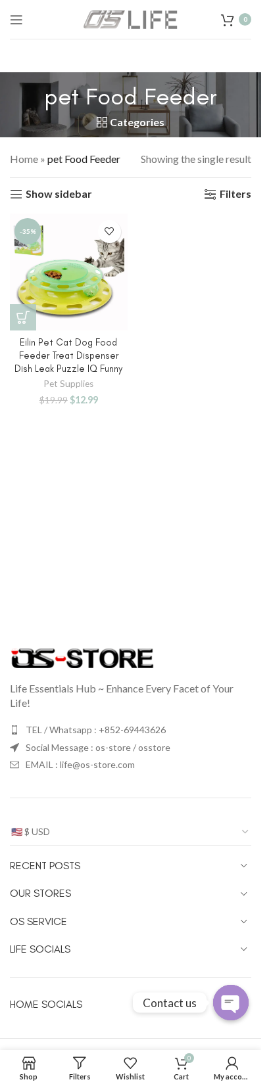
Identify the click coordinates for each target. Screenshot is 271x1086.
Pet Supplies (68, 383)
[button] (23, 317)
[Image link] (82, 656)
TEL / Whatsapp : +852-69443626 (96, 729)
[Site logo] (131, 18)
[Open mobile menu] (16, 20)
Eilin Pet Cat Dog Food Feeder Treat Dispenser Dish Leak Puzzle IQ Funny (68, 355)
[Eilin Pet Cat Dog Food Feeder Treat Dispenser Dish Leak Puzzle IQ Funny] (69, 272)
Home (24, 158)
